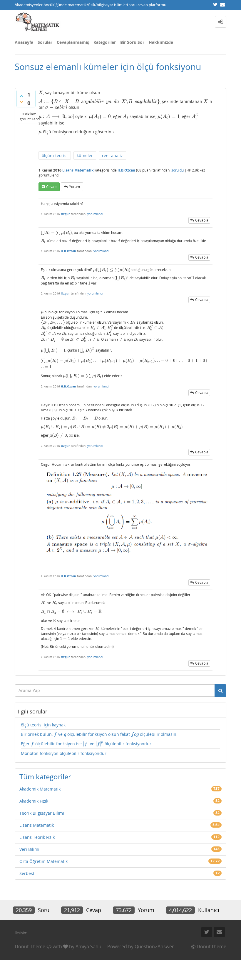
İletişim (21, 932)
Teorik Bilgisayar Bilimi (41, 813)
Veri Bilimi (29, 849)
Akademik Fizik (33, 801)
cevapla (201, 220)
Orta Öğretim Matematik (43, 861)
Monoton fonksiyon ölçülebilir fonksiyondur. (64, 753)
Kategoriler (104, 42)
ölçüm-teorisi (55, 155)
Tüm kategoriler (45, 776)
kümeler (85, 155)
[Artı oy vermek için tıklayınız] (21, 96)
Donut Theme (30, 946)
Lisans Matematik (77, 170)
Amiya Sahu (88, 946)
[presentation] (41, 92)
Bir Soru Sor (132, 42)
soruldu (177, 170)
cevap (51, 186)
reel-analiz (112, 155)
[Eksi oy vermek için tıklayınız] (21, 102)
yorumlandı (95, 214)
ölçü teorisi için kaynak (43, 725)
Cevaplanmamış (73, 42)
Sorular (45, 42)
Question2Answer (154, 946)
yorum (74, 186)
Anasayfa (24, 42)
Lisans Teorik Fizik (37, 837)
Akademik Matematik (40, 789)
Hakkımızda (161, 42)
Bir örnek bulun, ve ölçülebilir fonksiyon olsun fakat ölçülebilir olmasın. (99, 734)
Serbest (26, 873)
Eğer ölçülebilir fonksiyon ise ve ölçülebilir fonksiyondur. (87, 744)
